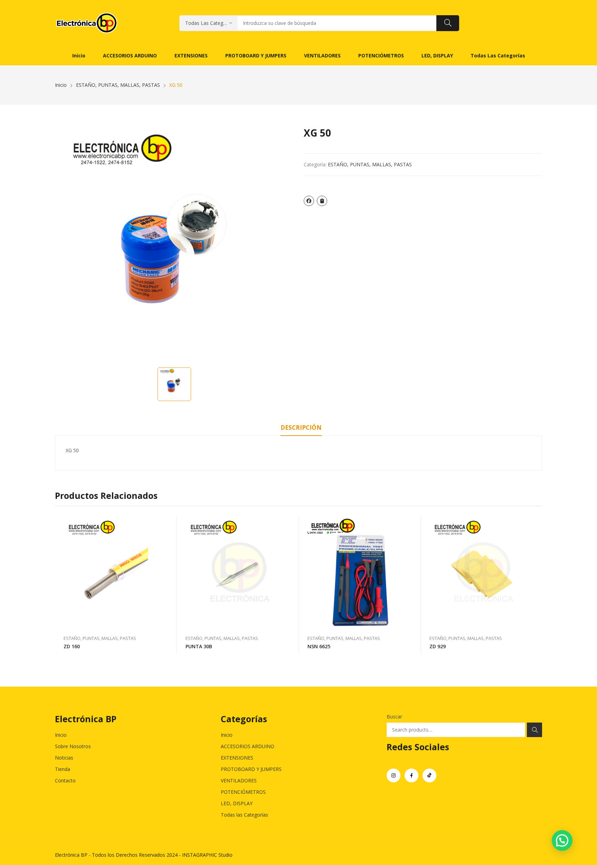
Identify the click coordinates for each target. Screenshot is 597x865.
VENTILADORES (239, 780)
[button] (562, 840)
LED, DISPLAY (237, 803)
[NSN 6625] (360, 572)
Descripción (301, 427)
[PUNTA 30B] (238, 572)
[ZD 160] (116, 572)
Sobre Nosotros (73, 746)
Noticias (64, 757)
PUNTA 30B (199, 646)
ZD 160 (72, 646)
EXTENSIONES (237, 757)
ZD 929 (437, 646)
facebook (411, 775)
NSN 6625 (318, 646)
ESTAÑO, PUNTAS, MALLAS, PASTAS (370, 164)
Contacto (65, 780)
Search (534, 730)
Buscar (394, 716)
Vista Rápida (168, 523)
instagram (393, 775)
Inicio (61, 735)
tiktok (429, 775)
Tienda (62, 769)
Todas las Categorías (244, 814)
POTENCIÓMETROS (243, 792)
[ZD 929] (482, 572)
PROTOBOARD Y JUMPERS (251, 769)
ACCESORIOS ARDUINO (247, 746)
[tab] (301, 429)
